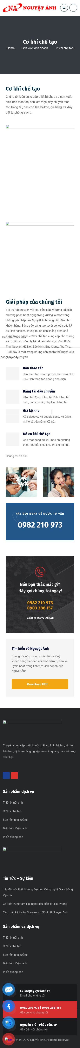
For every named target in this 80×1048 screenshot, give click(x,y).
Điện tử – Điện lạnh (15, 828)
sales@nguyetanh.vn (40, 617)
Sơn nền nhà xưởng (15, 820)
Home (11, 48)
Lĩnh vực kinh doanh (34, 48)
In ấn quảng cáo (13, 837)
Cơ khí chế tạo (12, 811)
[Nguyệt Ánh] (29, 7)
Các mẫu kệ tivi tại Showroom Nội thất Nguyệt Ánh (35, 912)
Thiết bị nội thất (13, 802)
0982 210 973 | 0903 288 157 (40, 1008)
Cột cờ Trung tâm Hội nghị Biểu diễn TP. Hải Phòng (35, 904)
